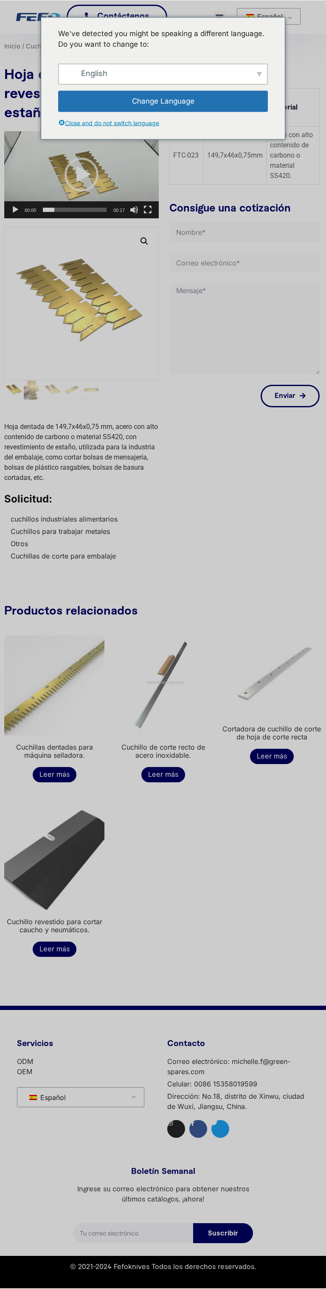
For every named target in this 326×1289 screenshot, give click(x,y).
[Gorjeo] (220, 1129)
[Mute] (134, 210)
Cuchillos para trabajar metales (60, 531)
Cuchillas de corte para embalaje (63, 556)
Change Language (163, 100)
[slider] (75, 210)
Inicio (12, 46)
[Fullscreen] (147, 210)
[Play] (15, 210)
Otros (19, 543)
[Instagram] (176, 1129)
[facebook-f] (198, 1129)
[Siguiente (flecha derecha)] (311, 644)
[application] (81, 174)
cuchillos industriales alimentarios (64, 519)
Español (269, 16)
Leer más (54, 774)
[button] (81, 175)
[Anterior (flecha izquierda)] (15, 644)
